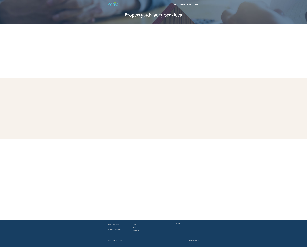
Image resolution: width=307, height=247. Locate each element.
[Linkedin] (139, 200)
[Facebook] (131, 200)
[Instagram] (136, 200)
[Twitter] (134, 200)
